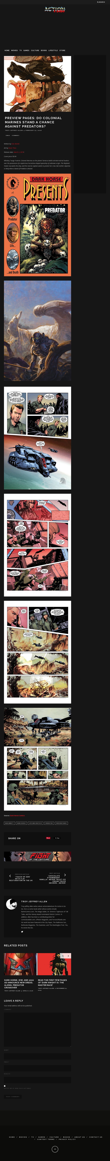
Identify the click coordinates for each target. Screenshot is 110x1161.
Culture (35, 50)
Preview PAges (61, 823)
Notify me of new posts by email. (18, 1088)
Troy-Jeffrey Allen (14, 130)
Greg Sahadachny (45, 983)
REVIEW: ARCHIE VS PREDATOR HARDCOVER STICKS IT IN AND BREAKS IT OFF (20, 982)
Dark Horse (21, 823)
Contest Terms (46, 1139)
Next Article (55, 873)
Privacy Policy (67, 1139)
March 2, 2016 (19, 152)
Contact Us (95, 1137)
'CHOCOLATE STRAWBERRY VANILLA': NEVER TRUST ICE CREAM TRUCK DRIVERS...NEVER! (52, 879)
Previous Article (22, 874)
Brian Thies (12, 148)
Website (7, 1074)
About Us (80, 1137)
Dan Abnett (15, 144)
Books (44, 50)
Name (6, 1050)
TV (20, 50)
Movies (14, 50)
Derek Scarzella (11, 988)
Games (26, 50)
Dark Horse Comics (17, 816)
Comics (8, 135)
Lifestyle (53, 50)
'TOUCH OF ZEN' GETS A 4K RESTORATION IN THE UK (21, 878)
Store (62, 50)
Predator (49, 823)
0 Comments (15, 135)
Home (7, 50)
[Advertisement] (55, 30)
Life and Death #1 (35, 823)
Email (6, 1062)
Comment (7, 1009)
